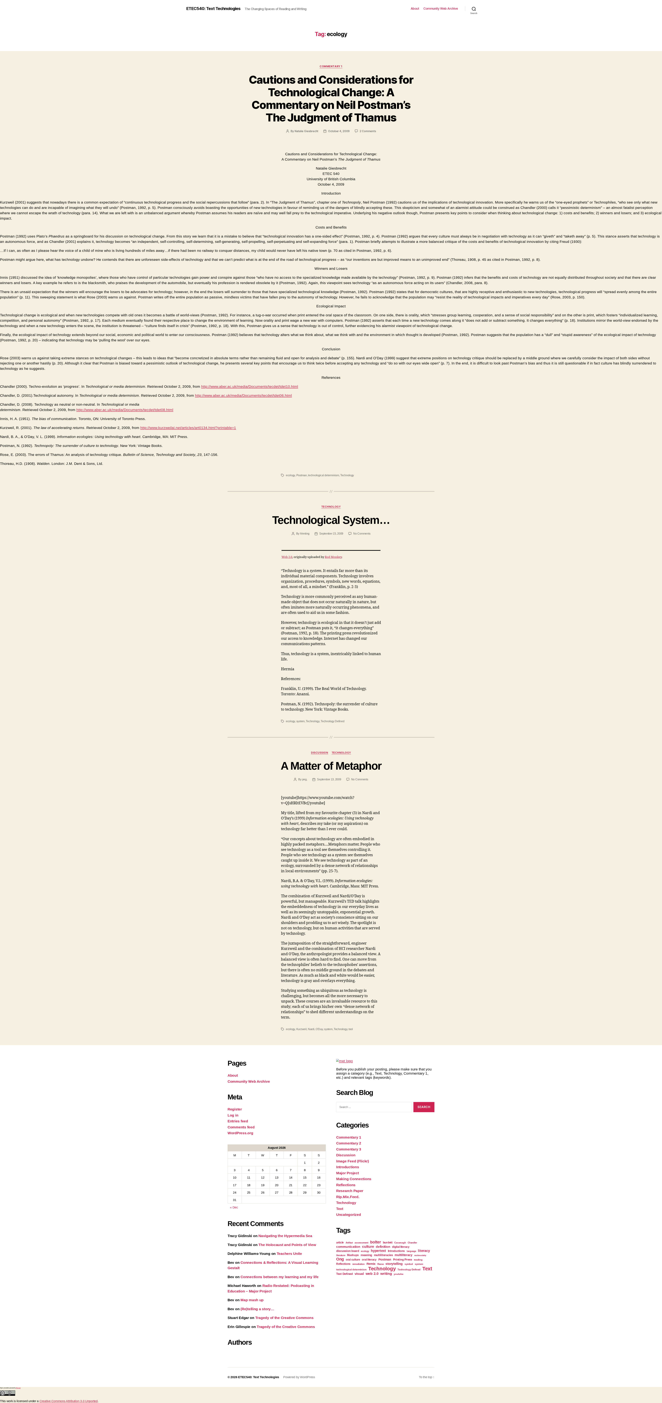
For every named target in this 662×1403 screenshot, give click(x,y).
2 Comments (368, 131)
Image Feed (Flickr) (352, 1161)
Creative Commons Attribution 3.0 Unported (68, 1401)
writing (386, 1274)
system (300, 721)
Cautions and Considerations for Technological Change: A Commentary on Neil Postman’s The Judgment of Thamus (331, 98)
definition (383, 1246)
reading (418, 1259)
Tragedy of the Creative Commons (284, 1318)
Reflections (345, 1185)
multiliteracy (403, 1255)
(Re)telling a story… (257, 1309)
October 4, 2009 (339, 131)
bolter (375, 1242)
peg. (304, 779)
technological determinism (323, 475)
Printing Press (402, 1259)
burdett (388, 1242)
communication (348, 1246)
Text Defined (344, 1274)
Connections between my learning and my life (279, 1277)
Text (339, 1209)
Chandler (412, 1243)
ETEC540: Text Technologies (213, 9)
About (415, 8)
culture (368, 1246)
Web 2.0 (287, 557)
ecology (290, 475)
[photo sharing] (331, 550)
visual (359, 1274)
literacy (424, 1251)
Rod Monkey (333, 557)
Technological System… (331, 520)
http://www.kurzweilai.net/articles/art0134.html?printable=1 (188, 428)
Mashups (353, 1255)
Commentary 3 (348, 1149)
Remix (371, 1264)
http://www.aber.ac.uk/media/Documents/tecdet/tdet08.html (124, 410)
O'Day (319, 1029)
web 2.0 (372, 1274)
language (411, 1251)
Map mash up (252, 1300)
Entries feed (238, 1121)
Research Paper (349, 1191)
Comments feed (241, 1127)
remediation (358, 1264)
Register (235, 1109)
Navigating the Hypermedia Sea (285, 1236)
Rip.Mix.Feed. (347, 1197)
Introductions (347, 1167)
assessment (361, 1242)
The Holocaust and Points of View (287, 1245)
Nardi (311, 1029)
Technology (347, 475)
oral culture (353, 1259)
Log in (233, 1115)
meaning (366, 1255)
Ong (340, 1259)
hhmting (304, 533)
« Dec (234, 1207)
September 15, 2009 (331, 533)
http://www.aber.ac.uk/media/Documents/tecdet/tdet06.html (243, 395)
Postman (301, 475)
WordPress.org (240, 1133)
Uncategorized (348, 1215)
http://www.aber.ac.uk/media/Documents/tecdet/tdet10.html (249, 386)
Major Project (347, 1173)
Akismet (18, 1388)
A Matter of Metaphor (331, 766)
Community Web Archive (440, 8)
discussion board (347, 1251)
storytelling (394, 1264)
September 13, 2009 (329, 779)
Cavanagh (400, 1242)
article (340, 1242)
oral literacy (369, 1259)
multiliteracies (383, 1255)
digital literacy (400, 1246)
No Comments (361, 533)
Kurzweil (301, 1029)
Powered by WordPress (299, 1377)
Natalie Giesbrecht (306, 131)
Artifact (349, 1243)
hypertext (378, 1251)
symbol (409, 1264)
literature (340, 1255)
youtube (398, 1274)
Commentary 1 (331, 66)
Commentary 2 (348, 1143)
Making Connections (353, 1179)
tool (351, 1029)
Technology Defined (332, 721)
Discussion (319, 752)
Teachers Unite (289, 1254)
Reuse (380, 1264)
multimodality (420, 1255)
